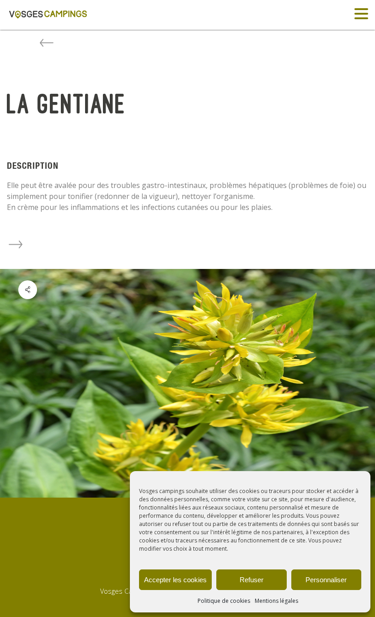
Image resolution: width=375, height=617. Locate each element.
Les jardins (15, 244)
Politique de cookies (224, 601)
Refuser (251, 580)
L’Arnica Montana (47, 43)
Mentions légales (276, 601)
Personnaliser (326, 580)
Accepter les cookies (175, 580)
